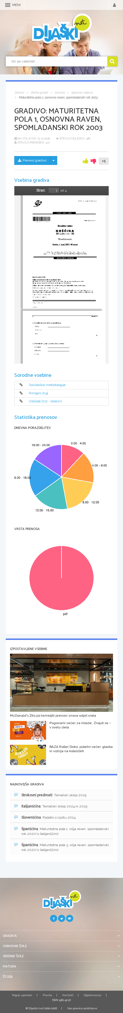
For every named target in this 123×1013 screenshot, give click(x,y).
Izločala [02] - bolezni (45, 401)
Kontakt (68, 995)
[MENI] (7, 5)
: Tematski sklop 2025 (53, 795)
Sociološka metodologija (47, 385)
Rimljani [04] (38, 393)
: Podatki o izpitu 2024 (48, 817)
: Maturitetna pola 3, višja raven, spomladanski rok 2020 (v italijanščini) (65, 847)
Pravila (47, 995)
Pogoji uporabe (22, 995)
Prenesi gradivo (34, 160)
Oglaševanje (93, 995)
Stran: (40, 190)
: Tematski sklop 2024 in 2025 (54, 806)
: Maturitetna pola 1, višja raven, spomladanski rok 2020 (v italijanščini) (65, 831)
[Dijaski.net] (61, 29)
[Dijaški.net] (61, 902)
